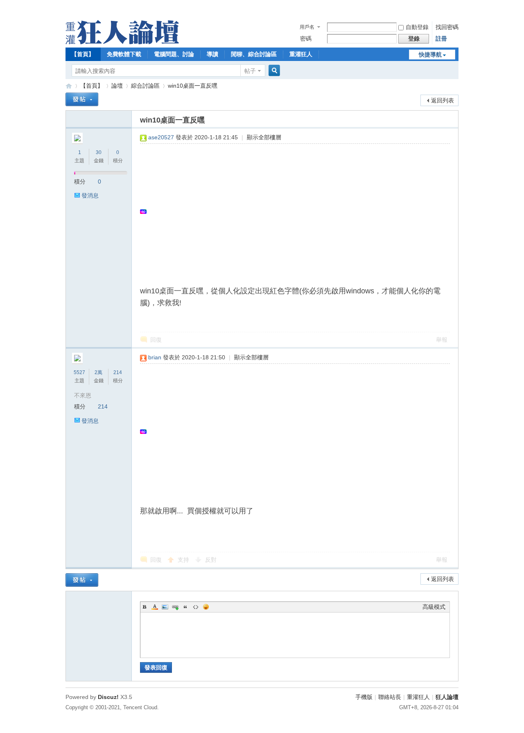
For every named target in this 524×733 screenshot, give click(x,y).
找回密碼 (447, 27)
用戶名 (307, 27)
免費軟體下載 (124, 54)
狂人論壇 (447, 697)
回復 (156, 339)
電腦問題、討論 (174, 54)
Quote (185, 607)
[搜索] (273, 70)
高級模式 (433, 607)
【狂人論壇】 (69, 86)
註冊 (441, 38)
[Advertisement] (291, 211)
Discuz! (108, 697)
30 (99, 152)
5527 (79, 372)
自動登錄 (417, 27)
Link (175, 607)
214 (117, 372)
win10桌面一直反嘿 (192, 85)
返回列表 (442, 100)
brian (154, 357)
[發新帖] (82, 99)
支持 (184, 559)
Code (196, 607)
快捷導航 (430, 54)
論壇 (117, 85)
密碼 (306, 38)
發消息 (90, 195)
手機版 (364, 697)
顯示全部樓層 (264, 137)
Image (165, 607)
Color (155, 607)
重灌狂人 (300, 54)
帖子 (250, 71)
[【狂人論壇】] (122, 42)
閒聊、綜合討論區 (254, 54)
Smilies (206, 607)
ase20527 (161, 137)
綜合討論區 (145, 85)
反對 (211, 559)
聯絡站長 (389, 697)
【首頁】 (82, 54)
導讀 (212, 54)
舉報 (441, 339)
